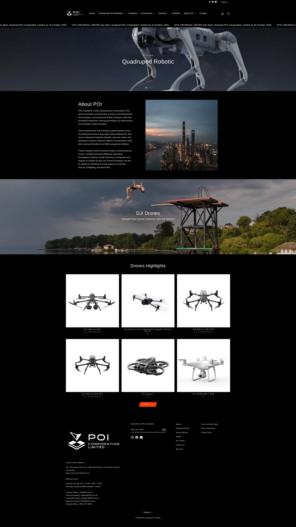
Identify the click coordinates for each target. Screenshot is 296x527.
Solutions (132, 13)
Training (162, 13)
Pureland (176, 13)
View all (148, 404)
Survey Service (182, 432)
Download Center (182, 428)
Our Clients (180, 441)
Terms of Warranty (208, 428)
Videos (178, 436)
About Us (179, 449)
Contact (203, 13)
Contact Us (180, 445)
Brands (178, 424)
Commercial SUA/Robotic (110, 13)
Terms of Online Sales (209, 424)
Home (92, 13)
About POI (189, 13)
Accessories (147, 13)
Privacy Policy (206, 432)
